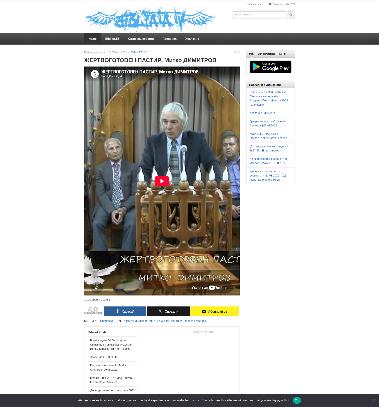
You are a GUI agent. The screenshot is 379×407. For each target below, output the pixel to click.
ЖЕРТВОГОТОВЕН (160, 320)
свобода (201, 320)
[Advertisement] (203, 362)
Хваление (192, 38)
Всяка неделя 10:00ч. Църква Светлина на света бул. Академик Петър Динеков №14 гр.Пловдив (111, 344)
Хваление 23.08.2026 (103, 357)
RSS (292, 4)
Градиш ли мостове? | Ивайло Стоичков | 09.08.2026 (108, 367)
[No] (373, 400)
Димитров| (141, 320)
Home (93, 38)
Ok (297, 400)
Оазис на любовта (141, 38)
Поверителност (256, 4)
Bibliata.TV (136, 52)
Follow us (278, 4)
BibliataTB (112, 38)
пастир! (177, 320)
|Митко (130, 320)
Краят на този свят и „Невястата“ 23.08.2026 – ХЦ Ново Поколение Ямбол (268, 175)
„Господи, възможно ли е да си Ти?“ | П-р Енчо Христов (113, 392)
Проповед (170, 38)
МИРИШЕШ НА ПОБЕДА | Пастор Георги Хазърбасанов (111, 380)
